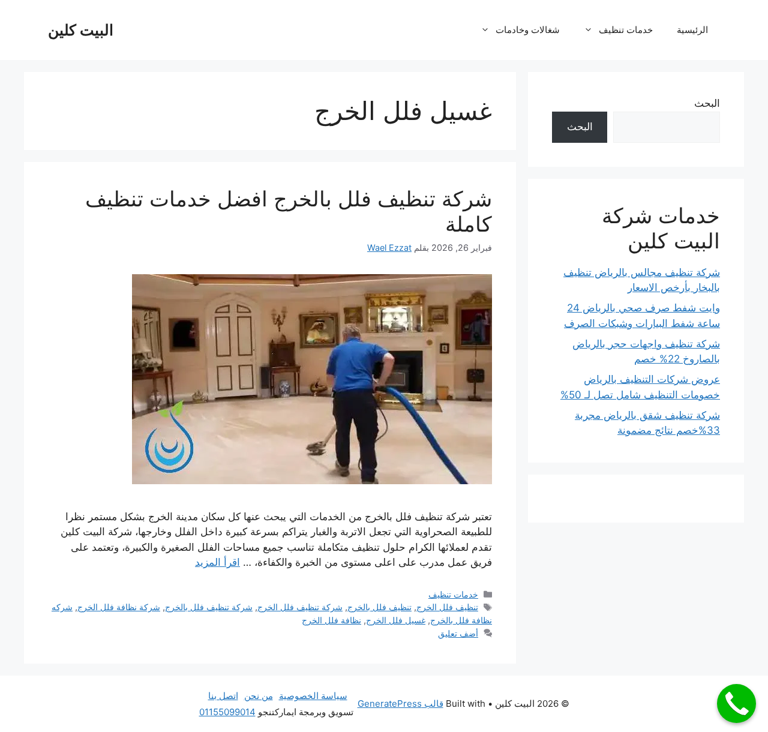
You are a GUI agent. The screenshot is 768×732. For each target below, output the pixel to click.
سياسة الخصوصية (313, 695)
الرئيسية (692, 29)
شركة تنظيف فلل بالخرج (209, 607)
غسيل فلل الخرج (395, 620)
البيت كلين (80, 30)
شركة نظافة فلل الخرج (118, 607)
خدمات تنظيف (626, 29)
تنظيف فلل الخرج (447, 607)
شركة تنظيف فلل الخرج (300, 607)
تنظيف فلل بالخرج (379, 607)
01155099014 (227, 712)
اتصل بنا (223, 695)
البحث (707, 103)
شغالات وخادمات (528, 29)
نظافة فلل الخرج (331, 620)
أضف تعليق (458, 633)
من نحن (258, 695)
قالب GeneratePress (400, 703)
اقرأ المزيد (217, 562)
